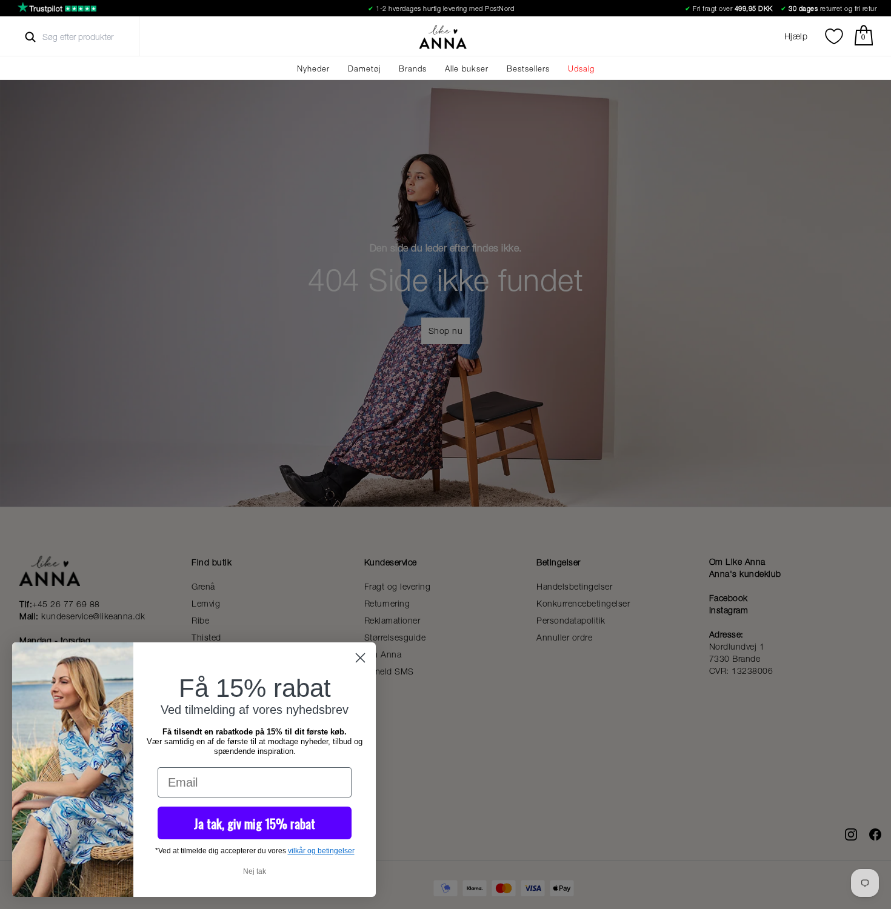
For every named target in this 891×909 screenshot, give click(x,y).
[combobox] (88, 37)
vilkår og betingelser (321, 851)
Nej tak (254, 871)
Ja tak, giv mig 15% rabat (254, 823)
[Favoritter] (834, 36)
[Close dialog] (360, 657)
